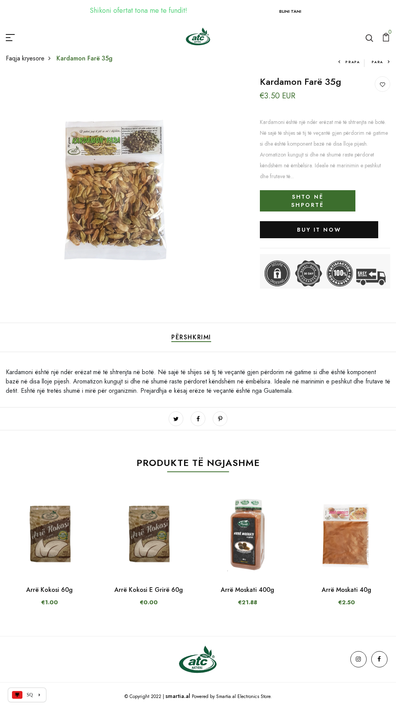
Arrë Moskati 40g (346, 589)
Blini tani (290, 11)
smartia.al (178, 696)
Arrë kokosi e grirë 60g (148, 589)
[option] (49, 555)
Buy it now (319, 230)
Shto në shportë (307, 201)
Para (377, 61)
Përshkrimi (191, 337)
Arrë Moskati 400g (247, 589)
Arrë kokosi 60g (49, 589)
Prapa (352, 61)
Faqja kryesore (25, 58)
